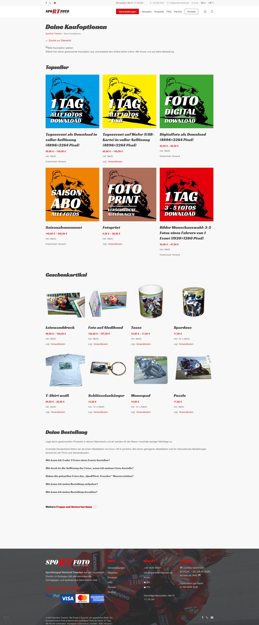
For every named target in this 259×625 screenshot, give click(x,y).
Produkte (112, 577)
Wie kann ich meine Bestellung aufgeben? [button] (72, 484)
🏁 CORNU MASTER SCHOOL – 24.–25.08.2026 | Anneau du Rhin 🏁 (195, 571)
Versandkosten (115, 161)
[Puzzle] (193, 370)
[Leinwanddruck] (65, 302)
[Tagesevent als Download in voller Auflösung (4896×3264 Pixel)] (72, 101)
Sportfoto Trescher (54, 33)
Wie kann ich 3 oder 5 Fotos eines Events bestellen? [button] (78, 460)
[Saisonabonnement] (72, 194)
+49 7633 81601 (152, 567)
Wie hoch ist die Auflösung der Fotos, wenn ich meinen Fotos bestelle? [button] (90, 468)
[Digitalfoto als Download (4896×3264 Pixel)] (186, 101)
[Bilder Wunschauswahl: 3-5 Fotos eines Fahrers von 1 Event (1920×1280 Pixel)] (186, 194)
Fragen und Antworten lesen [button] (74, 506)
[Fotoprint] (129, 194)
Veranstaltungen (116, 567)
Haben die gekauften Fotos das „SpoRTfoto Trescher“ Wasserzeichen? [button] (90, 476)
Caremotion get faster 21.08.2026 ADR (191, 585)
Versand (107, 623)
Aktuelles (112, 572)
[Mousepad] (150, 370)
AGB (101, 623)
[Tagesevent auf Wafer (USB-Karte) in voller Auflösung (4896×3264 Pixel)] (129, 101)
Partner (112, 587)
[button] (6, 619)
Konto (147, 577)
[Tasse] (150, 302)
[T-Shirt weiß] (65, 370)
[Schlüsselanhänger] (108, 370)
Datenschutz (83, 623)
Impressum (72, 623)
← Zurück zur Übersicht (58, 40)
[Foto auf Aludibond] (108, 302)
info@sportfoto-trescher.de (158, 572)
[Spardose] (193, 302)
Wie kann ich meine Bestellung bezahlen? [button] (71, 492)
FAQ (110, 582)
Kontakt (112, 592)
